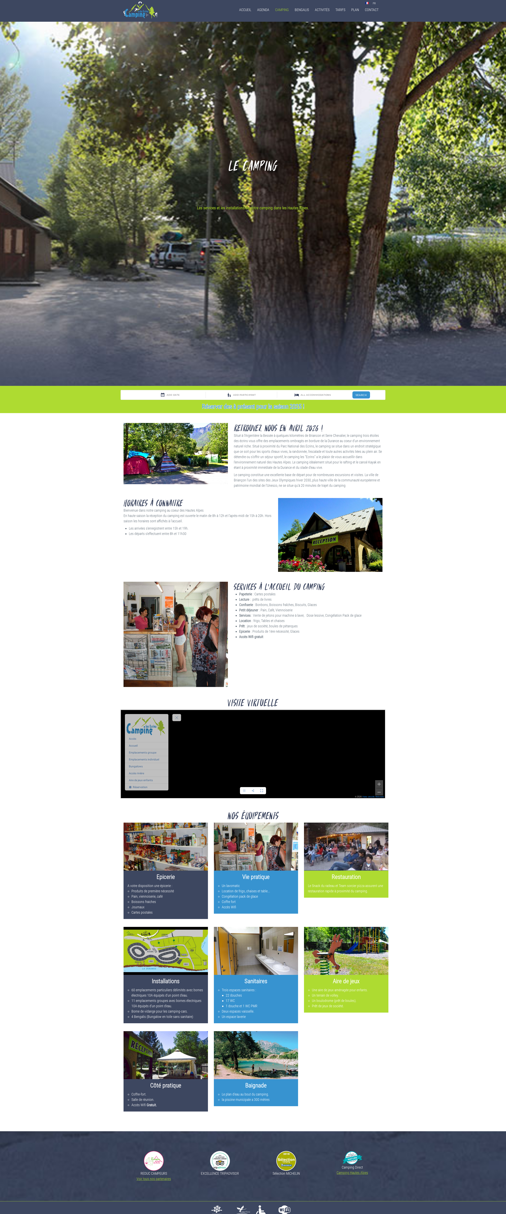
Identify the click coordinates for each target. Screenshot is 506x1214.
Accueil (245, 10)
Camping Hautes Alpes (352, 1173)
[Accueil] (142, 10)
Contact (372, 10)
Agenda (263, 10)
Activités (322, 10)
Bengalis (302, 10)
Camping (282, 10)
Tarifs (340, 10)
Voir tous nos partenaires (154, 1179)
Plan (355, 10)
